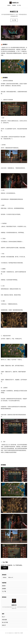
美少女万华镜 (5, 622)
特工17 (3, 616)
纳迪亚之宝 (15, 2)
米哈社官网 (4, 619)
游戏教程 (14, 5)
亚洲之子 (4, 625)
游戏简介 (9, 5)
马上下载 (19, 5)
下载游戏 (4, 567)
